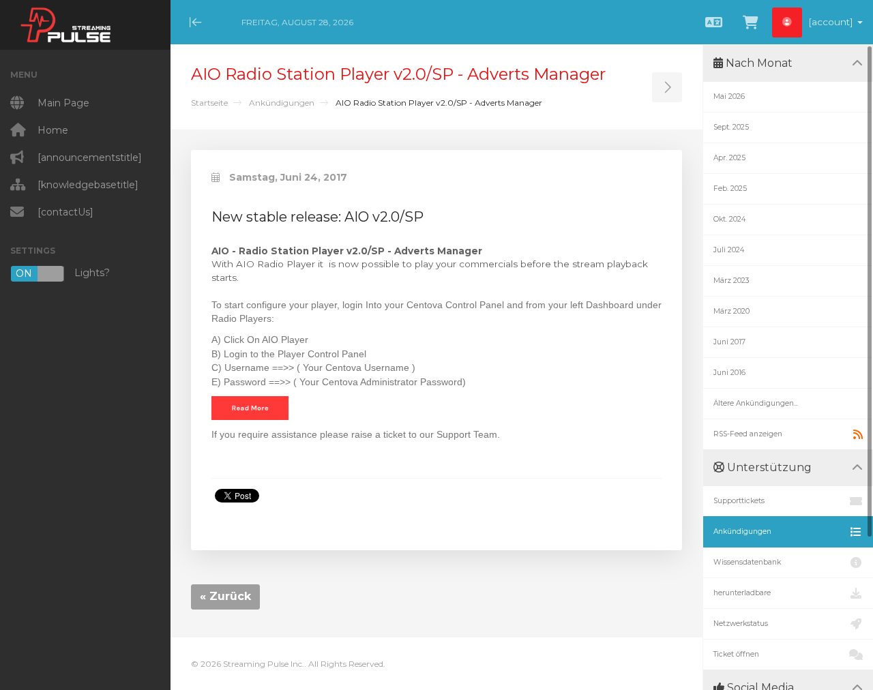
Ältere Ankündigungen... (755, 403)
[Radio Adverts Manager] (249, 407)
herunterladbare (742, 592)
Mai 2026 (729, 96)
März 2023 (731, 280)
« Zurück (225, 596)
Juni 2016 (729, 372)
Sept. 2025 (731, 127)
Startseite (209, 102)
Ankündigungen (281, 102)
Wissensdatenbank (747, 562)
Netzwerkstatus (740, 623)
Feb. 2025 (730, 188)
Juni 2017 (729, 342)
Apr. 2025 (729, 157)
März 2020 (731, 311)
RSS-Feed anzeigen (747, 434)
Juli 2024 (728, 249)
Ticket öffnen (736, 654)
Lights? (63, 273)
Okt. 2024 (729, 219)
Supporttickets (739, 500)
